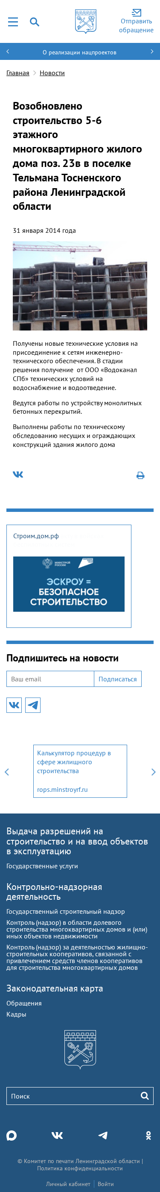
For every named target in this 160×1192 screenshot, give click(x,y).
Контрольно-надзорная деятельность (54, 891)
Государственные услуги (42, 866)
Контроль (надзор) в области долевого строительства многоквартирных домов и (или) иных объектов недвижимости (76, 929)
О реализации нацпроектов (79, 52)
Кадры (16, 1014)
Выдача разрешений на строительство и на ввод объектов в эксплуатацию (77, 840)
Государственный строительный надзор (65, 911)
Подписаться (118, 679)
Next (153, 771)
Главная (17, 72)
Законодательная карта (54, 988)
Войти (106, 1184)
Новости (52, 72)
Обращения (24, 1003)
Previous (6, 771)
